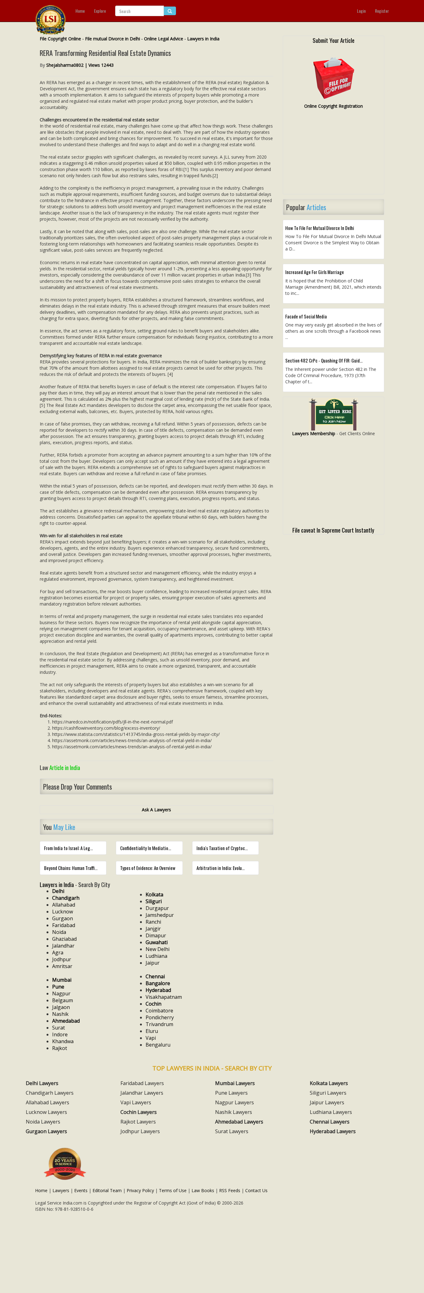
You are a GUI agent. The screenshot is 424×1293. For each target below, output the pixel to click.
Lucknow (62, 911)
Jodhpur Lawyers (140, 1131)
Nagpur (61, 993)
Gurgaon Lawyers (46, 1131)
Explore (100, 10)
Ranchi (153, 921)
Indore (60, 1034)
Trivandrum (159, 1024)
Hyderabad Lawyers (333, 1131)
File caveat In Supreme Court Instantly (333, 529)
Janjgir (153, 928)
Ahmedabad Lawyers (239, 1121)
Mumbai (61, 979)
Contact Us (256, 1190)
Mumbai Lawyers (235, 1083)
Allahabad (63, 904)
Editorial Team (107, 1190)
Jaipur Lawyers (327, 1102)
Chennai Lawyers (330, 1121)
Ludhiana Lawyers (331, 1112)
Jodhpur (61, 959)
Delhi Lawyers (42, 1083)
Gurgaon (62, 918)
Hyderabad (158, 990)
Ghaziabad (64, 938)
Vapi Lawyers (135, 1102)
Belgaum (62, 1000)
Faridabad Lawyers (142, 1083)
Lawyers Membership (313, 433)
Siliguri (154, 901)
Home (80, 10)
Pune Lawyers (231, 1092)
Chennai (155, 976)
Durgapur (157, 908)
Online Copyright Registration (333, 106)
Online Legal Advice (163, 39)
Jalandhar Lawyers (141, 1092)
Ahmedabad (66, 1020)
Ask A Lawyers (156, 810)
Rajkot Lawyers (138, 1121)
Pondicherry (160, 1017)
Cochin (153, 1003)
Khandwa (63, 1041)
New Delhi (157, 949)
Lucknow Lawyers (46, 1112)
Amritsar (62, 966)
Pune (58, 986)
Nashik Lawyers (233, 1112)
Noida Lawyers (43, 1121)
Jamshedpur (160, 915)
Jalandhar (63, 945)
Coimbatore (159, 1010)
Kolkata (154, 894)
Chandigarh (65, 897)
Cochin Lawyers (138, 1112)
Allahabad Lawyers (47, 1102)
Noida (59, 932)
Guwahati (157, 942)
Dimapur (156, 935)
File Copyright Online (60, 39)
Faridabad (63, 925)
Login (361, 10)
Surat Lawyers (231, 1131)
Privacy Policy (140, 1190)
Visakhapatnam (164, 996)
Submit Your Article (333, 40)
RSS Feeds (229, 1190)
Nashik (60, 1014)
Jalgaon (61, 1007)
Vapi (151, 1037)
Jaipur (153, 962)
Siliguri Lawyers (328, 1092)
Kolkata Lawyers (329, 1083)
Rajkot (59, 1048)
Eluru (152, 1031)
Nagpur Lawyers (234, 1102)
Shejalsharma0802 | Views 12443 (80, 65)
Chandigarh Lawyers (50, 1092)
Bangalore (158, 983)
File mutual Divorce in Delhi (112, 39)
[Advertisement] (333, 154)
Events (81, 1190)
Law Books (203, 1190)
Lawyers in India (203, 39)
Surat (58, 1027)
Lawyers (60, 1190)
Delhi (58, 891)
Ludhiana (156, 956)
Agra (57, 952)
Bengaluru (158, 1044)
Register (382, 10)
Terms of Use (173, 1190)
